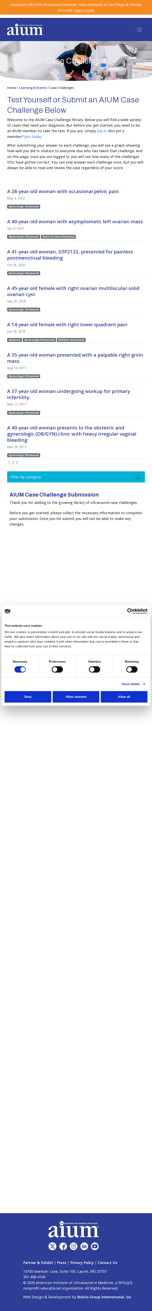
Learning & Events (33, 88)
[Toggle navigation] (139, 30)
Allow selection (76, 696)
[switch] (57, 669)
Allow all (124, 696)
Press (61, 1262)
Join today (32, 136)
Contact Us (107, 1262)
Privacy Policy (82, 1262)
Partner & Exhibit (38, 1262)
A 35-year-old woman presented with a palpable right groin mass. (75, 357)
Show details (131, 684)
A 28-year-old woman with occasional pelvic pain (63, 191)
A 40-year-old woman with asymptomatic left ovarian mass (75, 221)
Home (12, 88)
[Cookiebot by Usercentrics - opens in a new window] (130, 611)
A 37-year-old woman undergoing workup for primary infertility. (68, 394)
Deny (27, 696)
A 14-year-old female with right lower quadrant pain (67, 324)
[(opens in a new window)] (52, 1246)
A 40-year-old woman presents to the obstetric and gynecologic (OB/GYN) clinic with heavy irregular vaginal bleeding (71, 433)
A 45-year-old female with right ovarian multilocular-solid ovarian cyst (73, 291)
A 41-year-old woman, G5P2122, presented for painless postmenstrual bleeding (70, 254)
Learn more (84, 10)
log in (101, 130)
